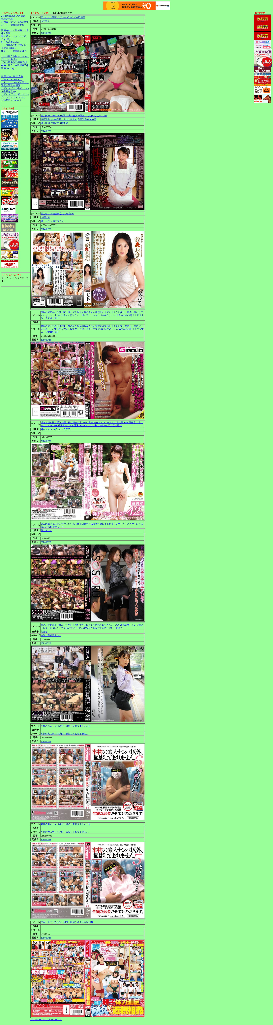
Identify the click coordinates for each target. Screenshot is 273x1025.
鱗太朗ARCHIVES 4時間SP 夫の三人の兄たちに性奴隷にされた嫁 (74, 115)
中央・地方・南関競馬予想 (15, 65)
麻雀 (20, 76)
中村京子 (91, 119)
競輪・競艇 (12, 76)
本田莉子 (45, 21)
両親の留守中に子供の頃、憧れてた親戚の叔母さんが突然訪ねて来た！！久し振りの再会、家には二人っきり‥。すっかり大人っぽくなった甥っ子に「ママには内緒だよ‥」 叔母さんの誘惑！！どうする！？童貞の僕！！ (92, 315)
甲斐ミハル (46, 530)
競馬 (3, 76)
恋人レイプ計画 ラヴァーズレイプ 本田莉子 (63, 17)
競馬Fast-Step (7, 68)
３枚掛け (5, 39)
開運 (17, 85)
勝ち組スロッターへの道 (13, 36)
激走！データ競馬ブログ (13, 51)
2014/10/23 (46, 33)
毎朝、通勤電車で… (51, 635)
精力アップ (23, 94)
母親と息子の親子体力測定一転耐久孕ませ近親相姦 (67, 922)
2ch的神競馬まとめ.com (13, 16)
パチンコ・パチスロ (11, 79)
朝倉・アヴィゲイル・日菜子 (55, 429)
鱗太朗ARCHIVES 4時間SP (54, 123)
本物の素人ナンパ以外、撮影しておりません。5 (65, 824)
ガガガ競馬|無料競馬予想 (14, 62)
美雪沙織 (82, 119)
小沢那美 (45, 217)
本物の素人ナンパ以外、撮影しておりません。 (64, 733)
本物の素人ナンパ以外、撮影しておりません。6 (65, 726)
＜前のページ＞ (38, 1019)
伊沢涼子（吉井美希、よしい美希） (59, 119)
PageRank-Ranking (10, 42)
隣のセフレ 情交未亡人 (52, 221)
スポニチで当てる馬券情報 (15, 22)
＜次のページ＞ (54, 1019)
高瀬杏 (44, 631)
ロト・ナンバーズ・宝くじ (15, 82)
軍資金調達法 (8, 85)
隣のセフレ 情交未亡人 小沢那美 (57, 213)
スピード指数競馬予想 (12, 25)
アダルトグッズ (9, 94)
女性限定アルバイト (11, 100)
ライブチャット (9, 97)
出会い (21, 97)
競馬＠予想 (7, 19)
